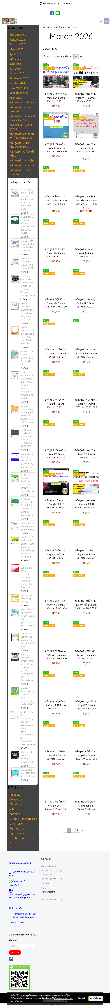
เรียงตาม (48, 56)
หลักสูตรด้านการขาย (21, 165)
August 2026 (16, 73)
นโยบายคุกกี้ (20, 1001)
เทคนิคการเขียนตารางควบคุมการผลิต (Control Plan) (27, 640)
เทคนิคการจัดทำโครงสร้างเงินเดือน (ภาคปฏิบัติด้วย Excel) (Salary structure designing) (27, 547)
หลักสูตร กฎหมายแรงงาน (51, 878)
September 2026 (19, 78)
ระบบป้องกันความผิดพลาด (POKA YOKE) (27, 526)
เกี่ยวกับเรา (15, 804)
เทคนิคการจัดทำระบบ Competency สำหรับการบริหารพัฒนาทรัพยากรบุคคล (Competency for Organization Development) (27, 728)
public (12, 809)
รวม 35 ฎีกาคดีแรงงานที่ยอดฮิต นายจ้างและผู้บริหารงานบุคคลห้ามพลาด (27, 199)
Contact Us (15, 799)
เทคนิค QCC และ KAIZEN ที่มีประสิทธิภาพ (28, 773)
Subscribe (15, 952)
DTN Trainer (16, 823)
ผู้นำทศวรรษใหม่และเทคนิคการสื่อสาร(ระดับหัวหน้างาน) (27, 460)
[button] (100, 20)
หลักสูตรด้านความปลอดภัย (20, 109)
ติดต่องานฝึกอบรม (48, 866)
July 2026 (15, 68)
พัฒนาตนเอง (16, 828)
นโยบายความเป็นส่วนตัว (63, 998)
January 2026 (17, 39)
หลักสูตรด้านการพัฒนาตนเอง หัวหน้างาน (22, 118)
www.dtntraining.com (19, 897)
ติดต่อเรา (14, 814)
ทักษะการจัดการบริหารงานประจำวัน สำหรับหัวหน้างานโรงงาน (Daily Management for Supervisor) (27, 667)
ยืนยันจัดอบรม (17, 34)
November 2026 (19, 88)
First (60, 830)
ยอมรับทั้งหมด (96, 998)
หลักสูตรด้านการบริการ (23, 160)
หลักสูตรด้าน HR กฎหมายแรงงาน (19, 144)
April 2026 (15, 54)
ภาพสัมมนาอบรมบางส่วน (21, 840)
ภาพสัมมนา (45, 883)
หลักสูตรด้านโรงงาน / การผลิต (22, 172)
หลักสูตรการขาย (48, 874)
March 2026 (16, 49)
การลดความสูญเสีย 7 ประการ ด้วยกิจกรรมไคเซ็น (27, 358)
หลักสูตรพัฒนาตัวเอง (21, 102)
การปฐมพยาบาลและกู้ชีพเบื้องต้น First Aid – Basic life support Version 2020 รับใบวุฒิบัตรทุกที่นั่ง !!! (27, 385)
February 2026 (17, 44)
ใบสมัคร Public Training (23, 818)
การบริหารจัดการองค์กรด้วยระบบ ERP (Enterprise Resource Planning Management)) (27, 286)
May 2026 (15, 59)
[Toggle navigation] (106, 21)
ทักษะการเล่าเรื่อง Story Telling (27, 598)
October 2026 (17, 83)
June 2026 (15, 63)
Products (14, 794)
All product (15, 97)
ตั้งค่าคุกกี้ (81, 998)
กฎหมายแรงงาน (19, 833)
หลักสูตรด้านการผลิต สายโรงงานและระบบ (21, 136)
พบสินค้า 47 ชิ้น (50, 49)
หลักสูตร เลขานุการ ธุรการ (20, 127)
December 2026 (18, 92)
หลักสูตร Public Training (51, 870)
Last (82, 830)
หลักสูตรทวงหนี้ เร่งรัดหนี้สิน (22, 153)
